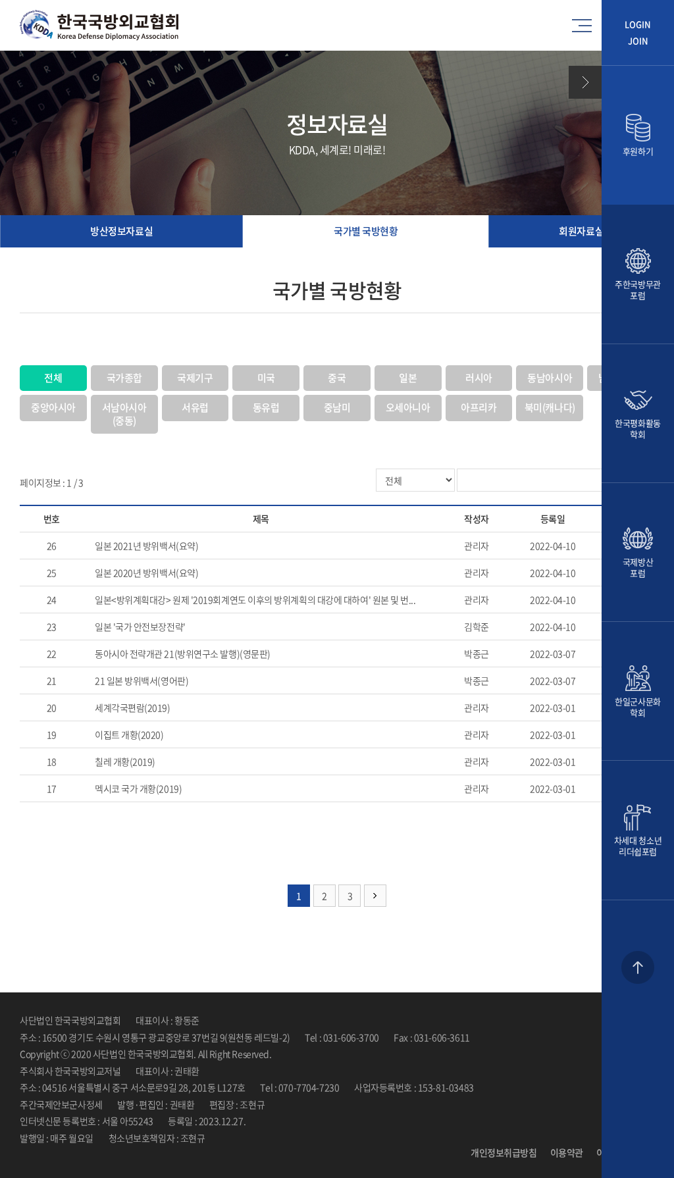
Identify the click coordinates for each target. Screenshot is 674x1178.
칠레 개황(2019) (125, 761)
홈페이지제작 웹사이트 (262, 1137)
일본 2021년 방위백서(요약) (146, 545)
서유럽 (195, 407)
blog (314, 1137)
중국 (337, 378)
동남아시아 (549, 378)
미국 (266, 378)
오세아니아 (408, 407)
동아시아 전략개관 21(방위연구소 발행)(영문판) (183, 653)
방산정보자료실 (121, 231)
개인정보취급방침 (504, 1152)
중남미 (337, 407)
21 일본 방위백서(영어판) (141, 680)
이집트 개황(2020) (129, 734)
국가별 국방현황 (366, 231)
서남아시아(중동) (124, 414)
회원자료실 (581, 231)
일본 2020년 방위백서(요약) (146, 572)
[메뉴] (585, 26)
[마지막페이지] (375, 895)
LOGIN (638, 24)
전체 (53, 378)
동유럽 (266, 407)
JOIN (638, 41)
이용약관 (566, 1152)
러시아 (478, 378)
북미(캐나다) (550, 407)
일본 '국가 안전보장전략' (140, 626)
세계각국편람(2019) (132, 707)
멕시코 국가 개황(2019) (138, 788)
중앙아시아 (53, 407)
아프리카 (478, 407)
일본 (408, 378)
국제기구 (195, 378)
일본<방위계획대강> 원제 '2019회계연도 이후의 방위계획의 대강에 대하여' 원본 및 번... (255, 599)
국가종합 (124, 378)
